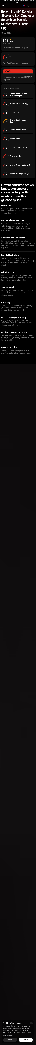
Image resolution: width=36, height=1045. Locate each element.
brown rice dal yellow (16, 147)
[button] (32, 5)
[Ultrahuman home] (3, 5)
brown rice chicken (16, 130)
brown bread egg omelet (18, 165)
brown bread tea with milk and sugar (16, 95)
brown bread (13, 139)
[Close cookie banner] (31, 1023)
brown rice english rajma (18, 174)
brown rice (12, 112)
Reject (10, 1040)
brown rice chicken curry (16, 121)
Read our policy (8, 1035)
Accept (25, 1040)
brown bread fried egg (17, 104)
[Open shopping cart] (28, 5)
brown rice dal (14, 156)
